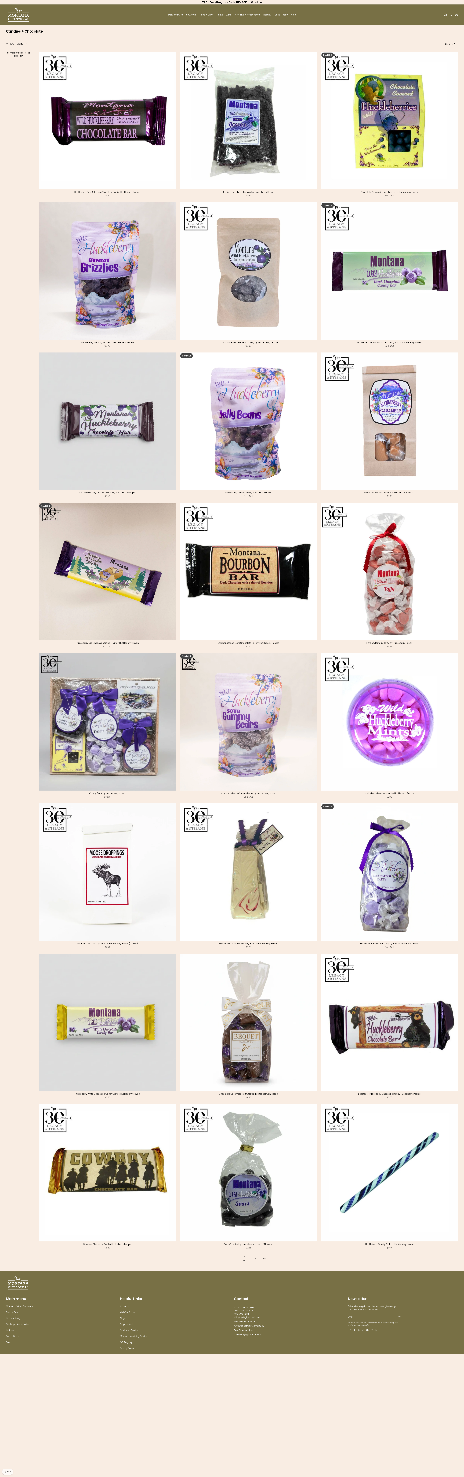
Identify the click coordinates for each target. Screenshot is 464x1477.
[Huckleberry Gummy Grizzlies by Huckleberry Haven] (107, 271)
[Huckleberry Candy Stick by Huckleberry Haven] (389, 1172)
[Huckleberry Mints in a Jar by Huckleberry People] (389, 721)
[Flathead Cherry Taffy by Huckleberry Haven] (389, 571)
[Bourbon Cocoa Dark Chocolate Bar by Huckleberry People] (248, 571)
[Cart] (456, 15)
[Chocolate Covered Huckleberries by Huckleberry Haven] (389, 120)
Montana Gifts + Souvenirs (19, 1306)
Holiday (10, 1330)
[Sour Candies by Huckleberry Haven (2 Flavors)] (248, 1172)
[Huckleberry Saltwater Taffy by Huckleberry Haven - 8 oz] (389, 872)
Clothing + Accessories (17, 1324)
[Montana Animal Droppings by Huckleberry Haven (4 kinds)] (107, 872)
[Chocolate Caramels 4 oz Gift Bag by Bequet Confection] (248, 1022)
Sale (8, 1342)
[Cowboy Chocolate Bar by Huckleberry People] (107, 1172)
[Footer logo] (18, 1283)
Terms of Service (357, 1325)
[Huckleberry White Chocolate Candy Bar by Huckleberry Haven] (107, 1022)
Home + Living (13, 1318)
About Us (124, 1306)
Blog (122, 1318)
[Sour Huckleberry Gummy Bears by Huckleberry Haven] (248, 721)
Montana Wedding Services (134, 1336)
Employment (126, 1324)
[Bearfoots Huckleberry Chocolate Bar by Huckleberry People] (389, 1022)
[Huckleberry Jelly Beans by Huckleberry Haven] (248, 421)
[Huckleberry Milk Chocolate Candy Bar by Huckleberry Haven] (107, 571)
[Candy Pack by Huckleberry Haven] (107, 721)
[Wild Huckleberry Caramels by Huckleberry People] (389, 421)
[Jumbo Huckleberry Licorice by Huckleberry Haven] (248, 120)
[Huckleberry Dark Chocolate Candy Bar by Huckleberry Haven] (389, 271)
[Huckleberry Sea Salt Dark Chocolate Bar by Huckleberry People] (107, 120)
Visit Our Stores (127, 1312)
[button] (182, 14)
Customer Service (129, 1330)
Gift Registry (126, 1342)
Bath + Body (12, 1336)
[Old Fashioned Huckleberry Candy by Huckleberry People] (248, 271)
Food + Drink (12, 1312)
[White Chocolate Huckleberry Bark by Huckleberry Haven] (248, 872)
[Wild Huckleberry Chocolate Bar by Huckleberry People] (107, 421)
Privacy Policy (127, 1348)
